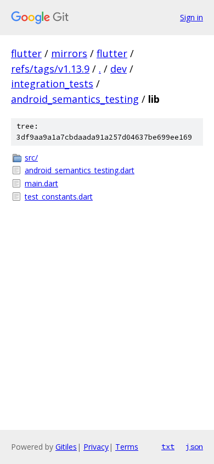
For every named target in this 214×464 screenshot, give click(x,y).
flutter (26, 53)
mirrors (69, 53)
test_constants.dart (59, 196)
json (194, 446)
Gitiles (66, 446)
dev (118, 68)
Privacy (96, 446)
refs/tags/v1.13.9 (50, 68)
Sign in (191, 17)
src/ (31, 157)
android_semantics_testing (75, 99)
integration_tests (52, 83)
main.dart (41, 183)
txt (167, 446)
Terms (126, 446)
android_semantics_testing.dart (79, 170)
